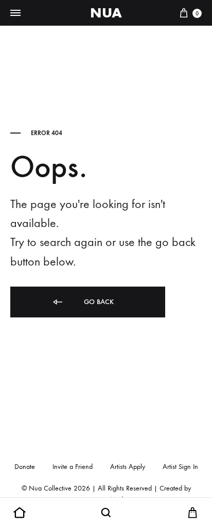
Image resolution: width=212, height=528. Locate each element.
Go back (98, 301)
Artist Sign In (180, 466)
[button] (19, 513)
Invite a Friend (72, 466)
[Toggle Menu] (15, 13)
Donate (24, 466)
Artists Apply (127, 466)
